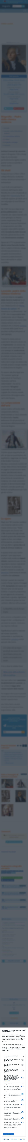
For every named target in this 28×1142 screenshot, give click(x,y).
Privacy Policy (22, 1139)
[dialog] (14, 1085)
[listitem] (14, 1056)
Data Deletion (6, 1139)
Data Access (14, 1139)
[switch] (22, 1060)
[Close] (25, 1030)
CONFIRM (8, 1134)
